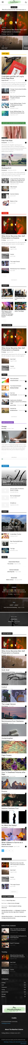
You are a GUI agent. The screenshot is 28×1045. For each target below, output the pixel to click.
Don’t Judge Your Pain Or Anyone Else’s (13, 481)
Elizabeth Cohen (5, 776)
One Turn (12, 393)
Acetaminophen (7, 738)
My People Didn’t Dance (7, 298)
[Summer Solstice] (5, 195)
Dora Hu (3, 757)
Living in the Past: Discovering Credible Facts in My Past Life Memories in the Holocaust (17, 180)
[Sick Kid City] (5, 410)
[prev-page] (3, 118)
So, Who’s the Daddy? (9, 825)
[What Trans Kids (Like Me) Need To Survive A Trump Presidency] (5, 930)
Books (3, 73)
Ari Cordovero (5, 827)
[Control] (5, 256)
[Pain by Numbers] (5, 380)
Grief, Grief (13, 247)
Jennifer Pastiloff (7, 484)
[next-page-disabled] (5, 118)
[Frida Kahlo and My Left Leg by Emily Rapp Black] (14, 65)
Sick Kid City (13, 408)
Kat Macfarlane (14, 410)
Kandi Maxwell (13, 394)
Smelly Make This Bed (15, 534)
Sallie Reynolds (10, 571)
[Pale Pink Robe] (14, 132)
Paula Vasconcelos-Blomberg (8, 672)
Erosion (4, 791)
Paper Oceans (7, 755)
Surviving (4, 27)
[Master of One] (5, 203)
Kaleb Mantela (5, 723)
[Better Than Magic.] (20, 306)
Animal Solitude (14, 570)
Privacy (11, 1042)
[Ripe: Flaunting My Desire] (5, 543)
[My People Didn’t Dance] (7, 293)
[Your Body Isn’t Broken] (5, 387)
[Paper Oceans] (14, 747)
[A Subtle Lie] (5, 504)
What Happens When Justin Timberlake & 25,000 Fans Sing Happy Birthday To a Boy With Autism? (7, 314)
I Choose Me (4, 701)
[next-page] (5, 209)
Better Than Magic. (19, 311)
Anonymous (4, 137)
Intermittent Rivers (14, 562)
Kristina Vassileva (14, 387)
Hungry (4, 426)
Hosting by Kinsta (6, 1023)
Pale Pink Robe (7, 140)
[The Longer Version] (5, 263)
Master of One (13, 201)
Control (12, 254)
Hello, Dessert (13, 186)
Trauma (3, 839)
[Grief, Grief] (11, 43)
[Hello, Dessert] (5, 188)
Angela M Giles (5, 80)
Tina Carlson (10, 563)
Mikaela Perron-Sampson (7, 846)
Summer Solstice (14, 194)
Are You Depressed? (15, 495)
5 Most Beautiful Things (20, 309)
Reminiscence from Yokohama (18, 268)
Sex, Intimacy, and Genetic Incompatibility (11, 527)
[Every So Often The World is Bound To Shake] (5, 490)
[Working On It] (14, 160)
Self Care (3, 442)
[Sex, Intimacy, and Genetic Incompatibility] (14, 523)
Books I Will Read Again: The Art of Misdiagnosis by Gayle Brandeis (18, 105)
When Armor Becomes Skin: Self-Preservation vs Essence (13, 237)
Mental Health (14, 616)
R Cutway (4, 240)
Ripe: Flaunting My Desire (16, 541)
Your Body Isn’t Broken (15, 385)
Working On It (6, 168)
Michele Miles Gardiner (7, 910)
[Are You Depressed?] (5, 497)
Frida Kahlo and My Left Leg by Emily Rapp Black (13, 77)
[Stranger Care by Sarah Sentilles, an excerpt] (5, 91)
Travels (3, 718)
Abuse (3, 165)
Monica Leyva (5, 810)
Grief (3, 46)
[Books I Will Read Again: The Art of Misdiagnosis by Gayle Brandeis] (5, 105)
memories (4, 752)
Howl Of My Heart (10, 900)
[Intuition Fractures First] (14, 800)
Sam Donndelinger (6, 793)
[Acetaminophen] (14, 730)
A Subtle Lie (13, 503)
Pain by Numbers (14, 378)
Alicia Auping (5, 706)
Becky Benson (6, 529)
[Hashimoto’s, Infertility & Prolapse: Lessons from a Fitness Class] (5, 402)
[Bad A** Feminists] (5, 945)
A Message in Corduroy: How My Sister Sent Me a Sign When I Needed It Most (14, 912)
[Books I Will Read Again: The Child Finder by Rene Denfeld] (5, 113)
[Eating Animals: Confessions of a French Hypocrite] (5, 938)
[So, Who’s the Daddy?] (14, 817)
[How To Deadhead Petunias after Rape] (14, 764)
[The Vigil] (5, 550)
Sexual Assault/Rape (6, 769)
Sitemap (6, 1042)
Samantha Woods (14, 380)
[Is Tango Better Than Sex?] (20, 293)
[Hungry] (14, 437)
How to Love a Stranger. (14, 903)
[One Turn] (5, 395)
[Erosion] (14, 783)
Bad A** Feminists (14, 943)
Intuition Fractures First (10, 808)
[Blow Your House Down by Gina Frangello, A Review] (5, 98)
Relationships (5, 735)
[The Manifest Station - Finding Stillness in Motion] (14, 1009)
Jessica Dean (13, 405)
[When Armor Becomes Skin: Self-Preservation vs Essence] (14, 23)
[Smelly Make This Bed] (5, 536)
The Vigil (12, 548)
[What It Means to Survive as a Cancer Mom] (14, 834)
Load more (13, 891)
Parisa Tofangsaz (6, 740)
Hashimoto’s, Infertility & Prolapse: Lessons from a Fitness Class (18, 402)
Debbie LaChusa (9, 579)
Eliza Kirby (4, 428)
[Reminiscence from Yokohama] (5, 270)
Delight (3, 296)
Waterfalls (14, 577)
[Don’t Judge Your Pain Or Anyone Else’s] (14, 477)
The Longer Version (15, 261)
